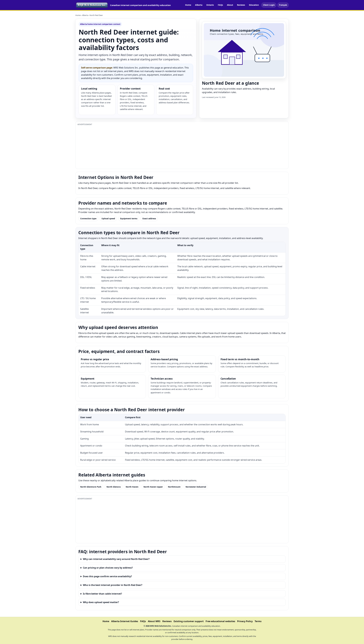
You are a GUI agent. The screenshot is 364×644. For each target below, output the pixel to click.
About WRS (154, 621)
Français (283, 5)
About (230, 5)
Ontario (210, 5)
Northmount (174, 486)
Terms (258, 621)
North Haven (132, 486)
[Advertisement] (162, 147)
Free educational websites (220, 621)
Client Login (269, 5)
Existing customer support (189, 621)
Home (188, 5)
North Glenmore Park (90, 486)
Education (254, 5)
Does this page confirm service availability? (107, 576)
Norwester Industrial (196, 486)
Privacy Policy (245, 621)
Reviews (241, 5)
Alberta (198, 5)
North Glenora (113, 486)
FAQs (220, 5)
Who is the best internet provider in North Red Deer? (112, 585)
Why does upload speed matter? (101, 602)
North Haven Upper (153, 486)
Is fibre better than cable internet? (102, 593)
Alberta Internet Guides (124, 621)
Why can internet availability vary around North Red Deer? (116, 559)
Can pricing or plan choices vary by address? (108, 567)
